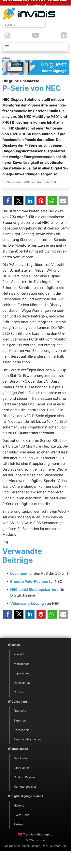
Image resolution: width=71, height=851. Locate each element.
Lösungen (18, 573)
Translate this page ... (38, 834)
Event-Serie (21, 815)
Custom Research (25, 777)
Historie (19, 805)
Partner (18, 824)
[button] (7, 200)
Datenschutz (22, 682)
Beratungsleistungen (27, 739)
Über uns (20, 711)
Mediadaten (21, 663)
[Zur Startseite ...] (30, 14)
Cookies (19, 692)
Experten (20, 720)
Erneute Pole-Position (29, 581)
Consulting (19, 701)
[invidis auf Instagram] (7, 35)
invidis (16, 645)
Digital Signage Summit (27, 796)
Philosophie (21, 730)
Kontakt (19, 654)
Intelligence (19, 748)
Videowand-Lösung (27, 603)
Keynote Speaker (25, 786)
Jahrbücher (21, 767)
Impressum (21, 673)
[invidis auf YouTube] (35, 35)
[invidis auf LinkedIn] (63, 35)
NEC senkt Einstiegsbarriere (34, 589)
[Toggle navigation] (35, 47)
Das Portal (20, 758)
